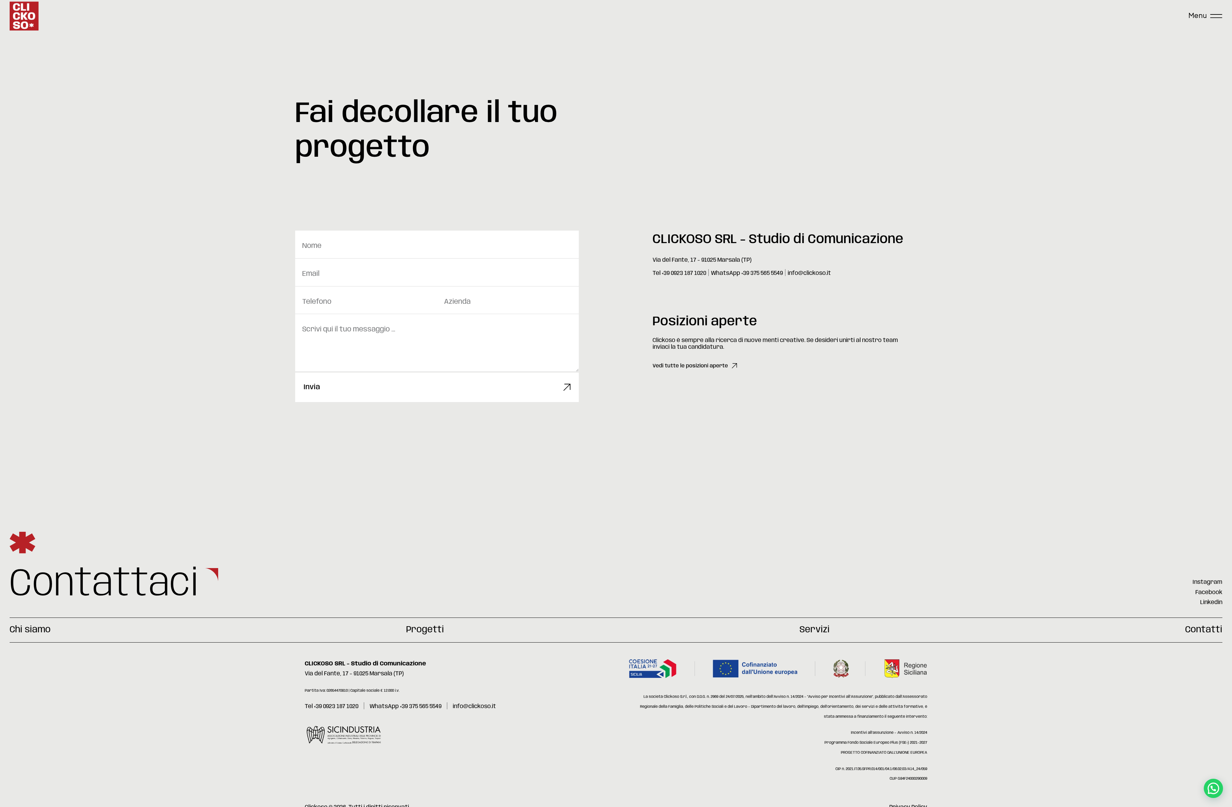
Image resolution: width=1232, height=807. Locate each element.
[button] (1213, 788)
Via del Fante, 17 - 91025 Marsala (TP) (702, 260)
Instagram (1207, 582)
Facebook (1208, 592)
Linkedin (1211, 602)
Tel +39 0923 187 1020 (679, 273)
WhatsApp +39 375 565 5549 (747, 273)
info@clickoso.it (809, 273)
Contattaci (104, 585)
